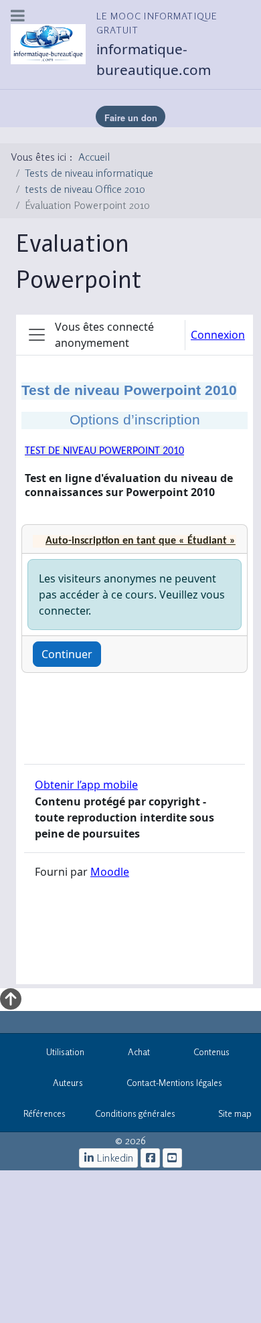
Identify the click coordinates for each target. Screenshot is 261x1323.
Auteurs (68, 1082)
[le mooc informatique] (150, 1158)
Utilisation (65, 1051)
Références (44, 1113)
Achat (139, 1051)
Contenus (211, 1051)
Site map (235, 1113)
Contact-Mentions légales (174, 1082)
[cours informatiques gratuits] (172, 1158)
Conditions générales (135, 1113)
